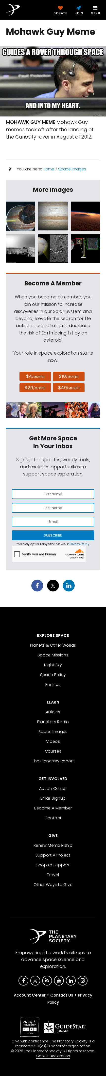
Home (48, 169)
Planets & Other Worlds (53, 645)
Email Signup (53, 798)
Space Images (72, 169)
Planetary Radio (53, 722)
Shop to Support (53, 865)
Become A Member (53, 808)
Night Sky (53, 665)
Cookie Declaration (53, 1055)
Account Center (30, 995)
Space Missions (53, 655)
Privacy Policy (79, 544)
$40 (68, 387)
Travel (53, 875)
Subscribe (53, 535)
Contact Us (61, 995)
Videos (53, 741)
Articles (53, 712)
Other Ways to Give (53, 884)
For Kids (52, 684)
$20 (35, 387)
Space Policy (53, 675)
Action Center (53, 788)
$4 (35, 376)
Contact (53, 818)
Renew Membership (53, 845)
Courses (53, 751)
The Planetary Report (53, 761)
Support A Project (53, 855)
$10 (68, 376)
